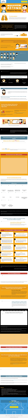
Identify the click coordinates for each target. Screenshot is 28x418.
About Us (9, 415)
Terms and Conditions (18, 415)
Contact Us (6, 415)
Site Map (11, 415)
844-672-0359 (24, 1)
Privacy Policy (14, 415)
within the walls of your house (9, 377)
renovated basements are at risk (20, 112)
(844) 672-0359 (14, 404)
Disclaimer (21, 415)
